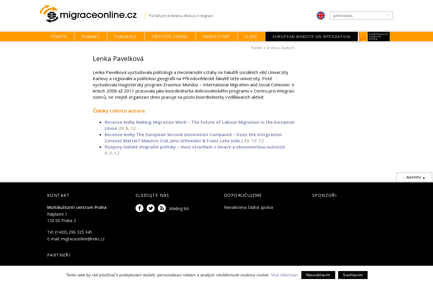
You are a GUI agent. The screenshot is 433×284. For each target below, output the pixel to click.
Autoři (288, 47)
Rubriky (90, 36)
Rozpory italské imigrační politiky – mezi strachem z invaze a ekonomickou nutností (195, 147)
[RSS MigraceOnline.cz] (163, 208)
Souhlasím (353, 275)
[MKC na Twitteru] (152, 208)
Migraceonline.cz (92, 14)
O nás (251, 36)
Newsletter (216, 36)
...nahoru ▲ (414, 177)
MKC (374, 36)
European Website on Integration (312, 36)
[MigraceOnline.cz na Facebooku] (140, 208)
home (257, 47)
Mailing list (179, 208)
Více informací (284, 275)
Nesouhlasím (318, 275)
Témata (59, 36)
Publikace (126, 36)
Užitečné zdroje (170, 36)
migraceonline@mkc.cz (83, 239)
